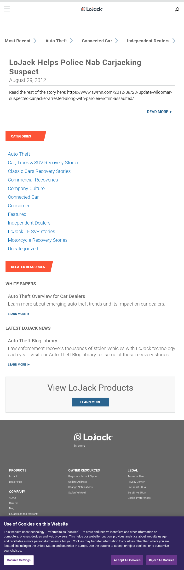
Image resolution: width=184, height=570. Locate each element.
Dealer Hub (15, 481)
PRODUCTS (18, 470)
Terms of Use (136, 476)
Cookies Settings (19, 560)
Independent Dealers (29, 223)
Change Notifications (80, 487)
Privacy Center (136, 481)
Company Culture (26, 188)
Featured (17, 214)
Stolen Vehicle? (77, 492)
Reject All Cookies (161, 560)
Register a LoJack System (83, 476)
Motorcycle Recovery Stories (38, 240)
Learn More (17, 314)
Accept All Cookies (127, 560)
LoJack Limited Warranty (23, 513)
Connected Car (23, 197)
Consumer (19, 205)
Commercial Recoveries (33, 180)
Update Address (77, 481)
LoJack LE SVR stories (31, 231)
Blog (11, 508)
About (12, 497)
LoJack (13, 476)
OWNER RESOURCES (84, 470)
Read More (157, 112)
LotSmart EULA (137, 487)
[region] (92, 543)
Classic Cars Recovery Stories (39, 171)
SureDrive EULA (137, 492)
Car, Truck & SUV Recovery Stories (44, 162)
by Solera (79, 445)
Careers (13, 503)
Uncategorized (23, 249)
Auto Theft (19, 154)
